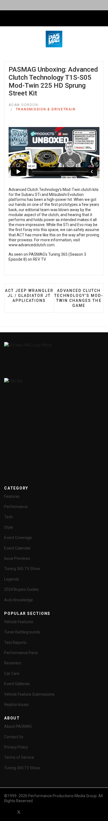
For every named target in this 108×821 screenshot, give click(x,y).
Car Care (11, 673)
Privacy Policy (16, 747)
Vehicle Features (18, 622)
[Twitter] (19, 812)
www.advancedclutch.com (32, 245)
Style (8, 527)
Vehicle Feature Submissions (29, 694)
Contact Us (13, 737)
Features (12, 496)
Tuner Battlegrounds (22, 632)
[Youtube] (29, 812)
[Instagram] (49, 812)
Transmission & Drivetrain (46, 109)
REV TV (39, 259)
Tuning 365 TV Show (22, 568)
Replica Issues (16, 704)
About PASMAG (18, 726)
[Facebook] (9, 812)
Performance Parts (21, 653)
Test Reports (15, 642)
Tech (8, 517)
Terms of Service (19, 757)
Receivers (12, 663)
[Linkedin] (39, 812)
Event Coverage (18, 537)
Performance (16, 506)
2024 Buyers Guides (21, 589)
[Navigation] (6, 18)
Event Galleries (17, 684)
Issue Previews (17, 558)
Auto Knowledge (18, 600)
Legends (11, 579)
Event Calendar (17, 548)
